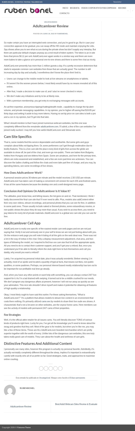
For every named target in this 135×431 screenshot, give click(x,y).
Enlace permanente (77, 378)
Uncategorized (50, 22)
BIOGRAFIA (74, 8)
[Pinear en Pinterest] (55, 368)
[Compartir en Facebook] (41, 368)
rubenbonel (62, 33)
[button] (116, 2)
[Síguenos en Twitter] (129, 2)
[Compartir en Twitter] (46, 368)
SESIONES (122, 8)
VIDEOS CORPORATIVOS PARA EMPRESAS (98, 8)
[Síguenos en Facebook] (124, 2)
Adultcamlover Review (20, 406)
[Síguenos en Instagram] (126, 2)
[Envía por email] (51, 368)
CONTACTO (64, 13)
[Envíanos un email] (131, 2)
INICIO (65, 8)
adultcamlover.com (49, 126)
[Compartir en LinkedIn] (60, 368)
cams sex (46, 301)
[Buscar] (60, 7)
